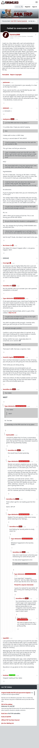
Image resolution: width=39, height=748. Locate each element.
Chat (9, 16)
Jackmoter (6, 82)
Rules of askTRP (6, 717)
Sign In (34, 7)
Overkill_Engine (8, 357)
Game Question (22, 21)
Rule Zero (4, 713)
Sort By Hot (31, 21)
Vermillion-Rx (7, 286)
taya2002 (6, 638)
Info (22, 16)
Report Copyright (16, 74)
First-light (6, 263)
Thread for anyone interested (23, 585)
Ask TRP (9, 12)
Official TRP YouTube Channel (10, 720)
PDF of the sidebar (6, 704)
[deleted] (6, 108)
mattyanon (6, 119)
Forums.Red (6, 21)
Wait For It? (12, 313)
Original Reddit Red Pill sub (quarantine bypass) (15, 692)
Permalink (30, 36)
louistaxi (6, 675)
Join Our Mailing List (7, 723)
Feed (4, 16)
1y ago (11, 82)
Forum (16, 16)
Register (27, 7)
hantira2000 (15, 34)
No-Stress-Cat (7, 245)
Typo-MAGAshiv (8, 298)
